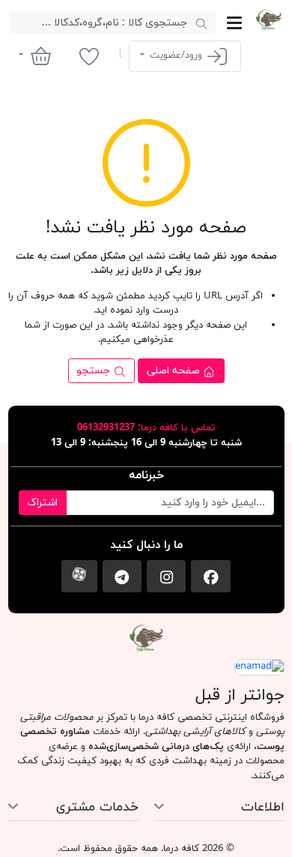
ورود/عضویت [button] (176, 55)
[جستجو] (201, 23)
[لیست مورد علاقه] (89, 56)
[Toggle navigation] (234, 22)
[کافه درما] (268, 19)
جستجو (94, 371)
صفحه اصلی (175, 371)
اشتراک (42, 503)
